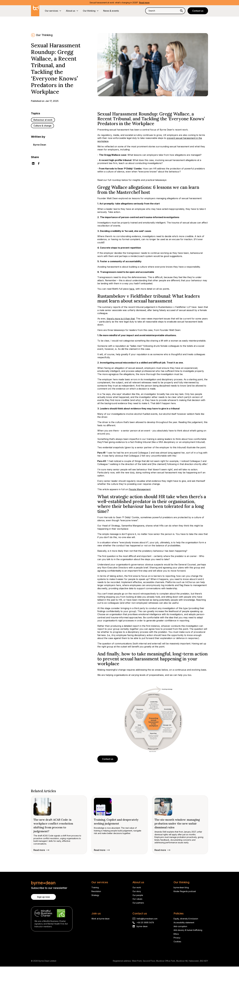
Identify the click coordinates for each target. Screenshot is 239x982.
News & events (111, 10)
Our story (137, 891)
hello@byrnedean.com (147, 918)
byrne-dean (142, 926)
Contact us (197, 10)
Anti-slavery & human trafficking (188, 930)
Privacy (177, 937)
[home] (35, 10)
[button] (53, 10)
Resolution (96, 891)
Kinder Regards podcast (185, 891)
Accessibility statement (184, 922)
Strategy (95, 895)
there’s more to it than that (121, 318)
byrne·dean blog (181, 887)
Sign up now (43, 897)
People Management (139, 489)
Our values (137, 899)
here (131, 288)
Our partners (138, 903)
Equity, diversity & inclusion (186, 918)
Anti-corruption (180, 926)
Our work (137, 887)
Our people (138, 895)
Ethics (176, 934)
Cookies (177, 941)
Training (95, 887)
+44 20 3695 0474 (145, 922)
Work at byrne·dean (100, 918)
